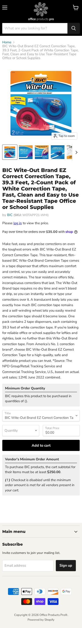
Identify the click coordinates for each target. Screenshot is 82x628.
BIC (10, 215)
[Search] (73, 28)
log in (17, 223)
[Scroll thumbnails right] (75, 152)
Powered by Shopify (41, 620)
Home (6, 42)
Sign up (65, 565)
